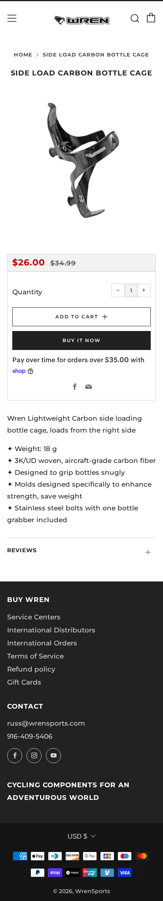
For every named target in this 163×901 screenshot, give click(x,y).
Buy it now (82, 340)
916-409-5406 (29, 736)
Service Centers (34, 617)
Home (23, 55)
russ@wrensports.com (46, 723)
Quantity (27, 292)
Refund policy (31, 669)
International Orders (42, 643)
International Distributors (51, 630)
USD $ (77, 836)
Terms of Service (35, 656)
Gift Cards (24, 682)
